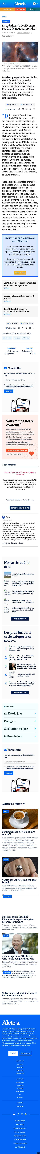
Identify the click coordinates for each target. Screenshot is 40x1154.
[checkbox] (4, 385)
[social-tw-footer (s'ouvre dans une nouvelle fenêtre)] (22, 1114)
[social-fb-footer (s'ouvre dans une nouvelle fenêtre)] (18, 1114)
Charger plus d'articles (20, 619)
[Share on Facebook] (19, 109)
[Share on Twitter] (26, 109)
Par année (20, 1107)
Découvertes (20, 1073)
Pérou (6, 811)
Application (20, 1086)
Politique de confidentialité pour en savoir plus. (19, 386)
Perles (4, 16)
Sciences (26, 338)
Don (20, 1094)
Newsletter (20, 1083)
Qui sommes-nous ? (20, 1128)
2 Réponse (7, 543)
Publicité (20, 1097)
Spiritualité (20, 1070)
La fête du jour (13, 713)
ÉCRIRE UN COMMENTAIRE (20, 508)
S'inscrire (9, 391)
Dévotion (7, 973)
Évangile (9, 721)
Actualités (20, 1065)
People (6, 936)
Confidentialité (20, 1147)
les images (26, 124)
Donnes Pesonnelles (20, 1143)
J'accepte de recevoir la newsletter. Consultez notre (20, 385)
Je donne (19, 9)
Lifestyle (20, 1067)
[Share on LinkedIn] (23, 109)
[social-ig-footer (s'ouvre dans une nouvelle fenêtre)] (26, 1114)
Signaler (21, 543)
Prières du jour (13, 736)
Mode (6, 860)
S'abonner (13, 1053)
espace (16, 338)
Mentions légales (20, 1132)
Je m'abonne (7, 9)
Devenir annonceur (20, 1136)
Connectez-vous (28, 500)
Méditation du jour (16, 728)
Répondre (14, 543)
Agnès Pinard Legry (23, 33)
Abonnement (20, 1091)
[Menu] (7, 4)
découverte (7, 338)
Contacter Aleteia (20, 1140)
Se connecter (25, 1053)
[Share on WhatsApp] (34, 109)
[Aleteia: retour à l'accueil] (20, 4)
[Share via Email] (30, 109)
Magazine (20, 1088)
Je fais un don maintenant (16, 450)
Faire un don (20, 273)
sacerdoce (7, 896)
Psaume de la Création (19, 165)
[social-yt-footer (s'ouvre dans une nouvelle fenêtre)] (14, 1114)
